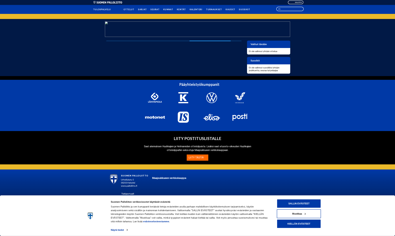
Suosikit (255, 60)
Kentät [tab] (181, 9)
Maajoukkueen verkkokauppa (169, 178)
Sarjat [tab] (142, 9)
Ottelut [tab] (128, 9)
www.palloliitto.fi (129, 185)
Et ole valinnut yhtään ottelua (263, 51)
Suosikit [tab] (244, 9)
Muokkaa (297, 213)
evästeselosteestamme (156, 221)
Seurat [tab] (155, 9)
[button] (290, 9)
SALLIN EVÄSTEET (299, 203)
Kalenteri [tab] (195, 9)
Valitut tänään (258, 44)
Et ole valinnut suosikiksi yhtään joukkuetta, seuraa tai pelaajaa (264, 69)
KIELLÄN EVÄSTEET (298, 223)
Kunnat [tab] (168, 9)
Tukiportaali (127, 193)
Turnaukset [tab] (214, 9)
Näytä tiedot (117, 230)
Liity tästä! (197, 157)
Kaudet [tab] (230, 9)
